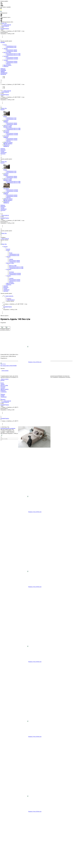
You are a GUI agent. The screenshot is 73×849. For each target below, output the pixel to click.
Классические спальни (11, 61)
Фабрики (3, 68)
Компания (3, 70)
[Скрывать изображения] (1, 16)
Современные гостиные (12, 58)
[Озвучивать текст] (1, 19)
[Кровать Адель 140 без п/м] (34, 362)
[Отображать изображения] (1, 14)
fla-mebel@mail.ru (5, 28)
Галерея (3, 71)
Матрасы (8, 63)
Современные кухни (11, 46)
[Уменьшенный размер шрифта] (1, 2)
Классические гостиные (12, 57)
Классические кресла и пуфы (13, 53)
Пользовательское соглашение (8, 428)
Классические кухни (11, 47)
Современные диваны (11, 51)
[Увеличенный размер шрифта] (2, 5)
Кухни (5, 44)
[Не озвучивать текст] (1, 20)
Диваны (5, 48)
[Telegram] (3, 77)
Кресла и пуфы (7, 52)
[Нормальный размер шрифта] (1, 4)
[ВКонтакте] (3, 76)
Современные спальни (11, 62)
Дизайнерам (4, 73)
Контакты (3, 74)
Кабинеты (5, 66)
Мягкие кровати (7, 65)
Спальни (5, 60)
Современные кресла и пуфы (13, 55)
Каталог (3, 42)
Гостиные (5, 56)
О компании (4, 391)
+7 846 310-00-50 (7, 24)
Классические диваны (11, 49)
